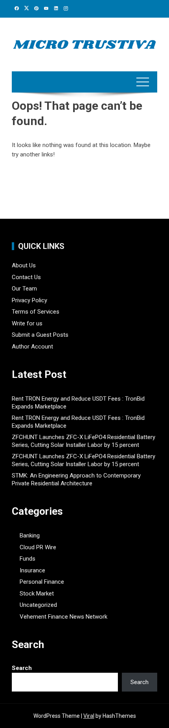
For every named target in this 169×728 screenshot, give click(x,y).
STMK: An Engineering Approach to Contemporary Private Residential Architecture (76, 479)
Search (22, 668)
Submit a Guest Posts (40, 334)
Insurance (32, 570)
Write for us (27, 323)
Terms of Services (35, 311)
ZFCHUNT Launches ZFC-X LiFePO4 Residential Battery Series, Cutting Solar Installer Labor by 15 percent (83, 441)
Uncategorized (38, 604)
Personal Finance (42, 581)
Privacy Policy (29, 300)
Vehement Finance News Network (63, 616)
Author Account (32, 346)
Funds (27, 558)
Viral (88, 716)
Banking (30, 535)
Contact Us (26, 277)
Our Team (24, 288)
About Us (24, 265)
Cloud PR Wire (38, 547)
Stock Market (37, 593)
